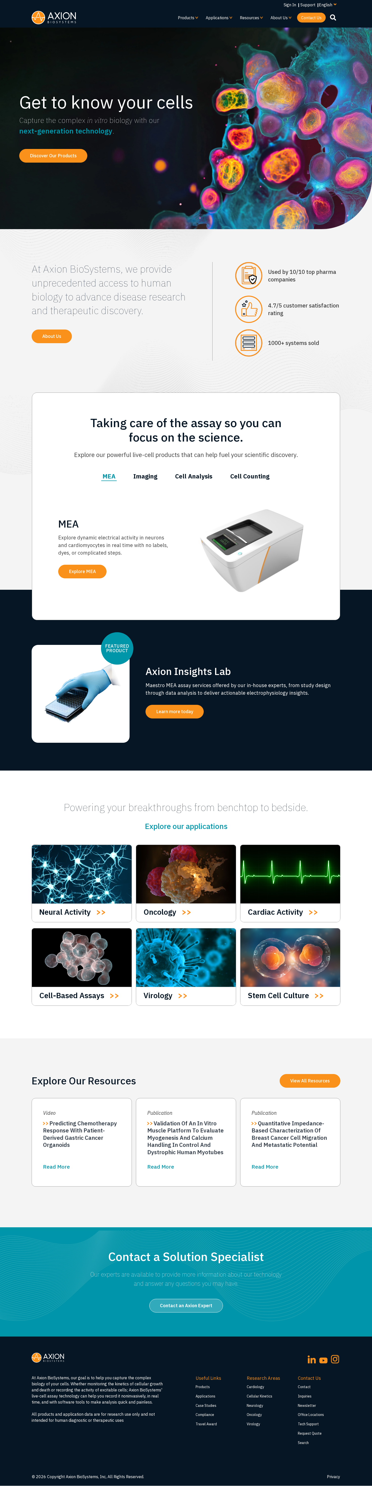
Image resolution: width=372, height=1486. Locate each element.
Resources (247, 19)
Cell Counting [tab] (250, 476)
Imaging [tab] (145, 476)
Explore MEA (82, 571)
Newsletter (307, 1405)
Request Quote (310, 1433)
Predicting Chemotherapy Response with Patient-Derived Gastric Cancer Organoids (80, 1134)
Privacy (333, 1476)
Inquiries (305, 1396)
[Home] (54, 18)
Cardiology (255, 1387)
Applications (215, 19)
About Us (277, 19)
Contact (304, 1387)
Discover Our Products (53, 156)
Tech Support (308, 1424)
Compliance (205, 1414)
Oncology (254, 1414)
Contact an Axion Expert (186, 1305)
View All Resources (310, 1081)
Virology (253, 1424)
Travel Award (206, 1424)
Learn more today (174, 711)
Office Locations (311, 1414)
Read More (56, 1166)
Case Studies (206, 1405)
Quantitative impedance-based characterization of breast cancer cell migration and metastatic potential (289, 1134)
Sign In (290, 4)
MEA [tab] (108, 476)
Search (303, 1442)
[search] (333, 17)
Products (184, 19)
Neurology (255, 1405)
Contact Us (311, 17)
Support (307, 4)
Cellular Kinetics (259, 1396)
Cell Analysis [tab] (193, 476)
